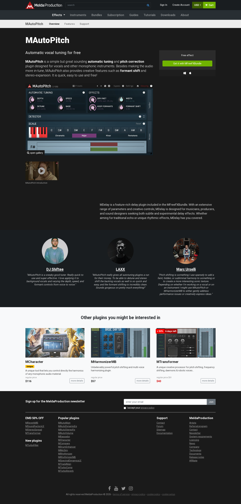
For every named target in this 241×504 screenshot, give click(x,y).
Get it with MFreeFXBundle (187, 63)
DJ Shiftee (55, 269)
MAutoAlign (64, 423)
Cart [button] (211, 5)
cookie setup (168, 494)
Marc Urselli (186, 269)
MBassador (64, 436)
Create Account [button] (181, 4)
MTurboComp (65, 467)
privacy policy (147, 407)
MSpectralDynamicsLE (69, 460)
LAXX (120, 269)
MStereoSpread (33, 429)
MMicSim (63, 450)
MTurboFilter (32, 445)
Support (84, 23)
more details (77, 380)
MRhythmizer (65, 453)
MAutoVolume (65, 433)
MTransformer (168, 362)
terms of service (121, 494)
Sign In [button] (163, 4)
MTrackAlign (64, 464)
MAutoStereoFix (66, 429)
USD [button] (196, 5)
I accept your (140, 407)
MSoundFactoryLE (34, 426)
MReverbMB (31, 423)
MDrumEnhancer (67, 447)
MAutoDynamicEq (67, 426)
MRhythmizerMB (67, 457)
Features (69, 23)
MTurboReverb (66, 471)
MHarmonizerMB (103, 362)
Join (211, 401)
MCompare (64, 443)
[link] (109, 489)
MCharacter (34, 362)
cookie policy (153, 494)
